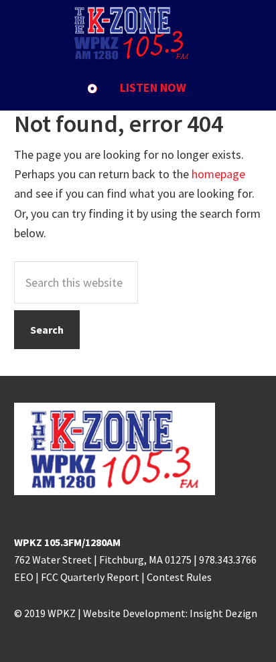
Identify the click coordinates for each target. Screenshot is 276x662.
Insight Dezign (223, 613)
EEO (23, 577)
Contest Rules (179, 577)
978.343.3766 (228, 559)
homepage (218, 174)
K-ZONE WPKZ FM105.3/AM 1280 (138, 33)
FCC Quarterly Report (90, 577)
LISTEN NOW (153, 87)
